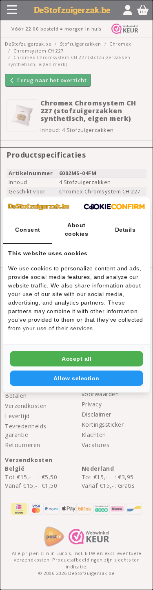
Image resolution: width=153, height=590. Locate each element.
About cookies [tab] (77, 229)
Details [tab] (125, 229)
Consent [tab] (27, 229)
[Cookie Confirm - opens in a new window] (114, 206)
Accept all (76, 358)
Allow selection (76, 378)
